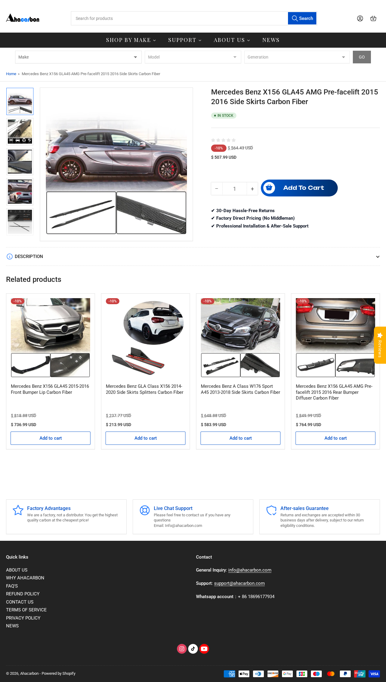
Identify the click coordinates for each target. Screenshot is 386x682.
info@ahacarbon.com (249, 570)
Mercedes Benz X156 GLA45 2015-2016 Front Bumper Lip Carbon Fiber (50, 389)
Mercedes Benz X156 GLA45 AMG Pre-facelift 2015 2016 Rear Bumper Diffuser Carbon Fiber (334, 392)
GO (362, 57)
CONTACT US (19, 602)
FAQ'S (12, 586)
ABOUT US (16, 570)
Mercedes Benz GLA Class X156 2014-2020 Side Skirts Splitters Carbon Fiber (144, 389)
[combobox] (194, 18)
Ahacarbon (29, 673)
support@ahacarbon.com (239, 583)
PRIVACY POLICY (23, 618)
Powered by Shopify (58, 673)
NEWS (12, 626)
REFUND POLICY (23, 594)
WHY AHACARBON (25, 578)
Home (11, 74)
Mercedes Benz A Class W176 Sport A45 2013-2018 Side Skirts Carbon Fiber (240, 389)
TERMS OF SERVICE (26, 610)
